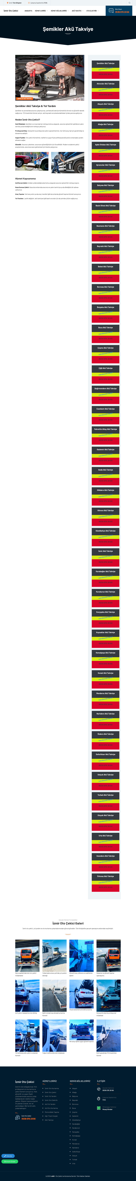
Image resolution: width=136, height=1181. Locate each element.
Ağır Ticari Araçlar (51, 1116)
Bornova (75, 1104)
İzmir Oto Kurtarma (52, 1088)
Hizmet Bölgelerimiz (59, 11)
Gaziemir (75, 1116)
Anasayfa (28, 11)
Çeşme (74, 1112)
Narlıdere (75, 1148)
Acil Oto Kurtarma (51, 1108)
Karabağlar (76, 1124)
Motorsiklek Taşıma (52, 1112)
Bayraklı (75, 1100)
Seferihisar (76, 1152)
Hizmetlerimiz (40, 11)
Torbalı (74, 1159)
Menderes (75, 1144)
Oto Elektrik (92, 11)
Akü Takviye (76, 11)
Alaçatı (74, 1088)
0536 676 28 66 (108, 1090)
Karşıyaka (75, 1132)
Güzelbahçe (76, 1120)
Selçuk (74, 1156)
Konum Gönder (10, 1161)
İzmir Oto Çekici (50, 1092)
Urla (73, 1163)
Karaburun (76, 1128)
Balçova (75, 1096)
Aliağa (74, 1092)
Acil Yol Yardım (50, 1104)
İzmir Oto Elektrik (51, 1100)
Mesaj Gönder (108, 1109)
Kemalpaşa (76, 1136)
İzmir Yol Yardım (50, 1096)
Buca (74, 1108)
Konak (74, 1140)
